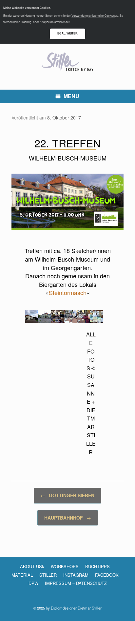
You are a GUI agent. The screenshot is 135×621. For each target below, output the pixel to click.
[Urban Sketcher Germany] (67, 62)
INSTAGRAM (75, 575)
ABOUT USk (32, 566)
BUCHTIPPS (97, 566)
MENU (71, 96)
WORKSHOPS (65, 566)
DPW (33, 583)
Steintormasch (68, 292)
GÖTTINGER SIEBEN (67, 495)
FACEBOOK (107, 575)
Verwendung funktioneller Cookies (93, 15)
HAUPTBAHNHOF (67, 517)
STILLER (48, 575)
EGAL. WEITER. (67, 33)
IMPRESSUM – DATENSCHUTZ (76, 583)
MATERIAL (22, 575)
